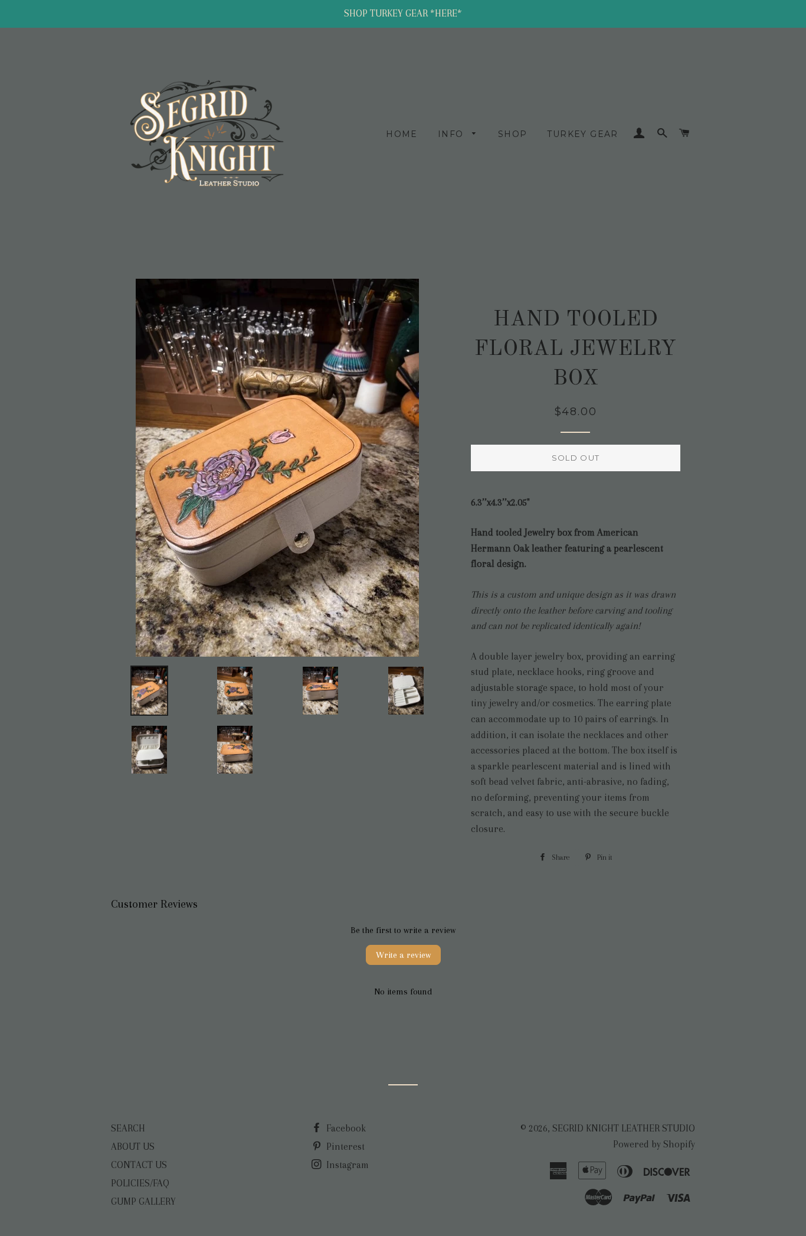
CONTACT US (139, 1164)
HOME (402, 134)
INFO (452, 134)
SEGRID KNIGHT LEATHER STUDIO (623, 1128)
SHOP (512, 134)
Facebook (345, 1128)
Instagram (346, 1164)
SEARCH (128, 1128)
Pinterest (344, 1146)
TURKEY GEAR (582, 134)
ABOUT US (133, 1146)
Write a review (403, 955)
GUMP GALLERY (143, 1201)
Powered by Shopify (654, 1144)
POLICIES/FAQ (140, 1183)
